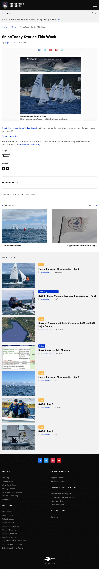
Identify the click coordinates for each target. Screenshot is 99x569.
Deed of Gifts (7, 515)
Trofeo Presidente (11, 245)
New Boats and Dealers (12, 492)
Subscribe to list (10, 136)
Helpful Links (58, 511)
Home (4, 27)
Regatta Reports (57, 477)
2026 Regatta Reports (48, 292)
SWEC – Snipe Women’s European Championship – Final (67, 296)
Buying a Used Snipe (10, 496)
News (13, 27)
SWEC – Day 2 (45, 404)
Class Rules (7, 512)
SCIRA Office (45, 329)
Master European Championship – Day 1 (58, 377)
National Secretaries (10, 526)
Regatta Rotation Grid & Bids (14, 541)
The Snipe (6, 477)
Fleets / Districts (9, 530)
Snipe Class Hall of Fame (12, 548)
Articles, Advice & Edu (63, 487)
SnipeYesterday (57, 504)
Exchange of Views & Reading (63, 497)
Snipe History (7, 481)
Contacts (54, 517)
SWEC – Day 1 (45, 431)
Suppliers (6, 499)
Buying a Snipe (8, 488)
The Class (7, 505)
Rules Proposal (8, 519)
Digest (6, 156)
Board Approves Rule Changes (54, 350)
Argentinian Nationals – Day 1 (82, 245)
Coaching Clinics (9, 537)
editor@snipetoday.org (29, 144)
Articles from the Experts (61, 494)
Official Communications (12, 544)
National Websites (9, 533)
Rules (41, 346)
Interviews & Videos (59, 501)
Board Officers (8, 522)
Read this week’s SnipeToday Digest (19, 128)
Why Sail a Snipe (9, 485)
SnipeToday (9, 42)
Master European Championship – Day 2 (58, 269)
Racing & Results (60, 471)
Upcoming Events (58, 481)
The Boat (6, 471)
